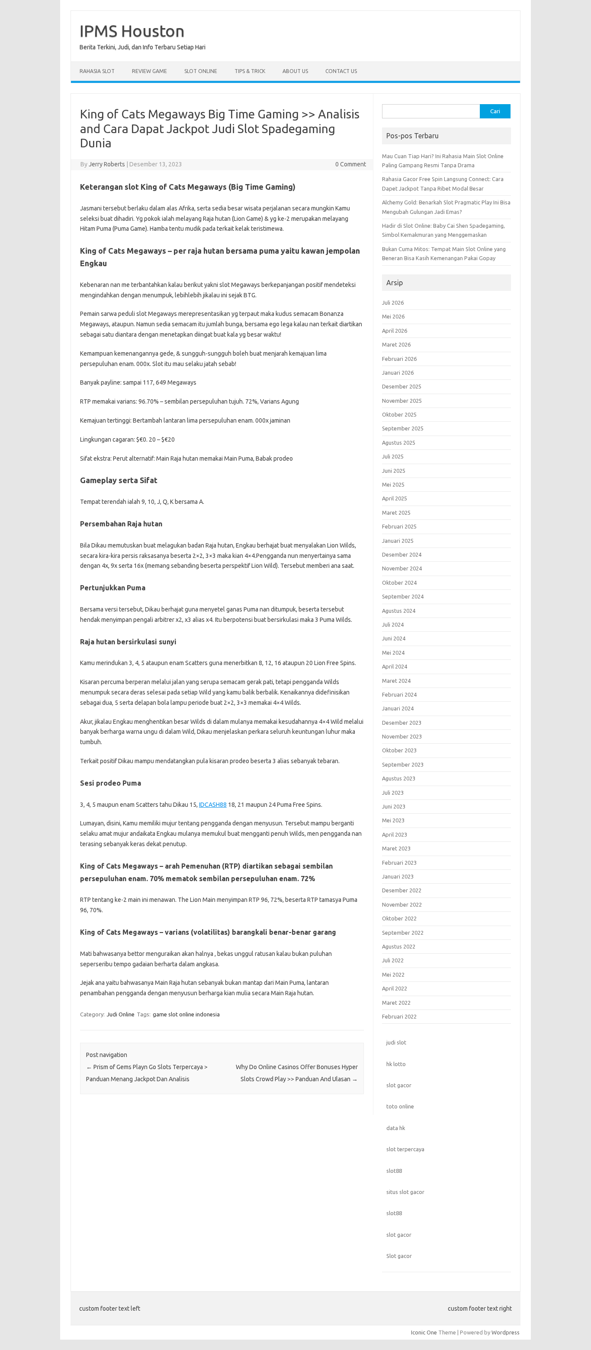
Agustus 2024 (398, 611)
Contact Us (341, 71)
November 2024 (402, 568)
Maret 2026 (396, 344)
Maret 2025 (396, 512)
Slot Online (200, 71)
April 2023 (394, 834)
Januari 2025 (398, 541)
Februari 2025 (399, 526)
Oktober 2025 (399, 414)
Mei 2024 (393, 653)
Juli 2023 (393, 793)
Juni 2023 (393, 806)
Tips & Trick (249, 71)
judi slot (396, 1042)
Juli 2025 (393, 456)
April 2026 (394, 331)
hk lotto (396, 1064)
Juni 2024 (393, 638)
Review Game (149, 71)
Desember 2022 (401, 890)
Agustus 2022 (398, 946)
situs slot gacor (405, 1192)
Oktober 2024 (399, 582)
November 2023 (402, 736)
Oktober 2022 (399, 918)
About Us (295, 71)
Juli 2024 (393, 624)
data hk (395, 1128)
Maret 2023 (396, 848)
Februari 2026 (399, 359)
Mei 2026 (393, 316)
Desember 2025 (401, 386)
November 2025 (402, 401)
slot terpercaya (405, 1149)
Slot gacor (399, 1256)
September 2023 (403, 764)
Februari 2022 (399, 1016)
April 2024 (394, 666)
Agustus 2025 (398, 442)
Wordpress (505, 1332)
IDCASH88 (213, 804)
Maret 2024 (396, 681)
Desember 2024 (401, 554)
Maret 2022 (396, 1003)
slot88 (394, 1171)
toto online (400, 1106)
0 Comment (350, 164)
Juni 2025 (393, 471)
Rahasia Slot (97, 71)
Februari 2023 (399, 863)
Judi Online (121, 1014)
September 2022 (403, 933)
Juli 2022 (393, 960)
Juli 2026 (393, 302)
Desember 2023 (401, 723)
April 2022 (394, 988)
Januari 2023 (398, 876)
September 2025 (403, 428)
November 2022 (402, 904)
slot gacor (398, 1085)
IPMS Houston (132, 31)
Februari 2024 (399, 694)
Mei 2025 (393, 484)
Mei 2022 (393, 974)
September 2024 (403, 596)
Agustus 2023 (398, 778)
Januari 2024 (398, 708)
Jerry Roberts (107, 164)
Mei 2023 (393, 820)
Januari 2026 (398, 372)
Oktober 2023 (399, 750)
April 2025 (394, 498)
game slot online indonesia (186, 1014)
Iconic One (424, 1332)
